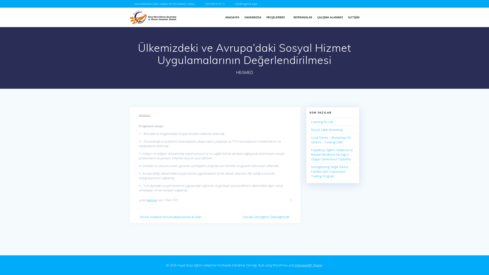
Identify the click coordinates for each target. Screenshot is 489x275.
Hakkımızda (252, 17)
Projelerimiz (275, 17)
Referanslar (303, 17)
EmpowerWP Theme (308, 265)
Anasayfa (232, 17)
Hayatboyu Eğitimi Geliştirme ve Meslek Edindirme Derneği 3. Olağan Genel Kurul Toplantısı (332, 154)
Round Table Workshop (327, 130)
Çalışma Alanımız (330, 17)
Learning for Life (322, 122)
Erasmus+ (145, 115)
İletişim (353, 17)
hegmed (152, 200)
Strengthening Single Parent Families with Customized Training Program (329, 171)
